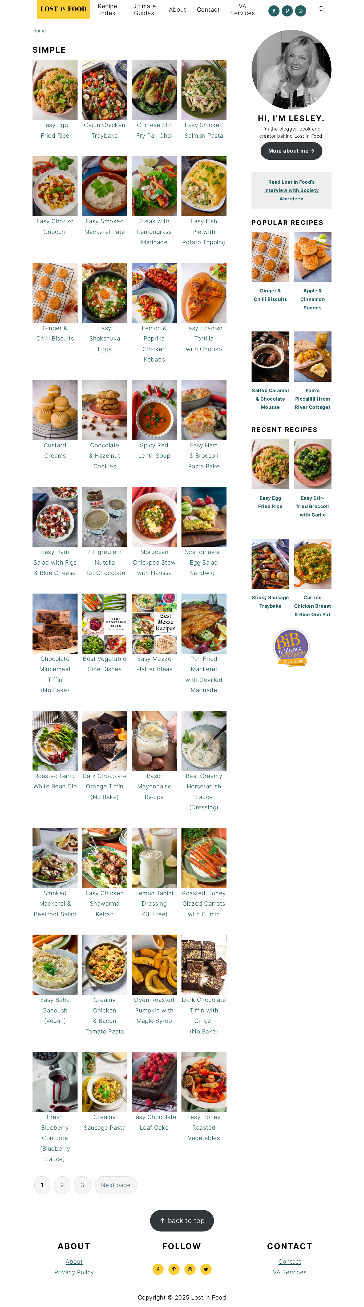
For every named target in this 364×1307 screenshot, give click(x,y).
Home (39, 30)
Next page (116, 1185)
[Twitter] (206, 1269)
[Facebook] (274, 10)
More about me (288, 151)
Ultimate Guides (144, 9)
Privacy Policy (74, 1272)
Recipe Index (107, 9)
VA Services (242, 9)
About (177, 9)
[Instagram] (300, 10)
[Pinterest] (287, 10)
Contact (208, 9)
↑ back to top (182, 1221)
